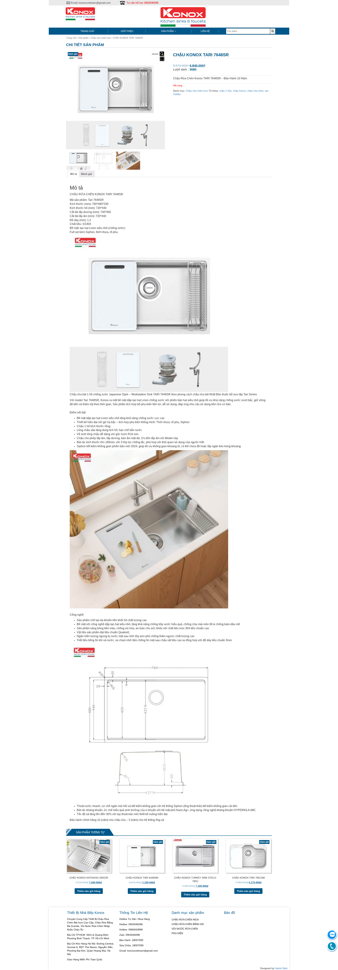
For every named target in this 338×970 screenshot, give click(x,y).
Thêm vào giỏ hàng (88, 891)
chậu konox (239, 90)
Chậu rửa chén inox (101, 38)
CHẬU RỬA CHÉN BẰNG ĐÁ (188, 924)
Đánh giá (86, 174)
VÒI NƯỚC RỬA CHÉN (185, 928)
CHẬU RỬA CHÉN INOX (185, 919)
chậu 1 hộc (225, 90)
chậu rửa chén (255, 90)
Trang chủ (87, 31)
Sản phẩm (167, 31)
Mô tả (73, 174)
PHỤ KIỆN (177, 933)
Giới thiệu (127, 31)
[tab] (74, 174)
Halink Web (281, 968)
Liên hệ (205, 31)
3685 (192, 69)
